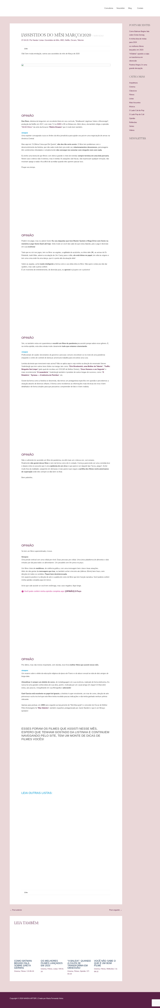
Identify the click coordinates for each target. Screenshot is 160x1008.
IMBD (59, 124)
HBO (62, 40)
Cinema (17, 971)
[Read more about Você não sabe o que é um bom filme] (106, 943)
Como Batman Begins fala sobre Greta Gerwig (23, 964)
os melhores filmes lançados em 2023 (52, 963)
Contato (140, 8)
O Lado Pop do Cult (136, 114)
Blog (130, 8)
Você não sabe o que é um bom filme (105, 963)
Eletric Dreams (56, 127)
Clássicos (133, 91)
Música (132, 107)
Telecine (80, 40)
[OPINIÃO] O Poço (73, 591)
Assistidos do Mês (52, 40)
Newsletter (121, 8)
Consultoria (108, 8)
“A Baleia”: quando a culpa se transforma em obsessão (79, 964)
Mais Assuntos (135, 103)
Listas (41, 40)
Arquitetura (133, 83)
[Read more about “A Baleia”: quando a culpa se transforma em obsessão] (79, 943)
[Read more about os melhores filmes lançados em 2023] (53, 943)
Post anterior (16, 910)
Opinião (83, 971)
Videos (131, 130)
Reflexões (110, 969)
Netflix (67, 40)
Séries (131, 126)
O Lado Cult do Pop (136, 110)
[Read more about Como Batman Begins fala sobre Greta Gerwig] (26, 943)
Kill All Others (27, 127)
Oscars (73, 40)
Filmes (23, 971)
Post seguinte (115, 910)
